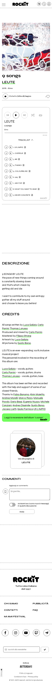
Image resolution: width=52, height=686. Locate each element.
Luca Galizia (30, 324)
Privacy (2, 673)
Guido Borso (24, 343)
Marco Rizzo (26, 398)
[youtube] (26, 632)
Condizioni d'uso (20, 677)
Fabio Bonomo (21, 394)
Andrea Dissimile (21, 405)
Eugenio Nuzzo (31, 401)
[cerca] (44, 4)
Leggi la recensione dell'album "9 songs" (23, 417)
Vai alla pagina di (26, 460)
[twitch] (36, 632)
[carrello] (39, 4)
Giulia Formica (25, 409)
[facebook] (5, 632)
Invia (22, 511)
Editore (24, 664)
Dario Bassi (16, 401)
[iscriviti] (45, 649)
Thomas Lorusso (19, 328)
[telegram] (46, 632)
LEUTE (8, 82)
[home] (20, 4)
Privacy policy (33, 677)
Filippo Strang (23, 335)
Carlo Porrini (35, 332)
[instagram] (15, 632)
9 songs (8, 125)
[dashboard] (49, 4)
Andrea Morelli (10, 398)
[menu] (3, 4)
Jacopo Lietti (9, 409)
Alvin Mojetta (37, 394)
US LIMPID (39, 409)
